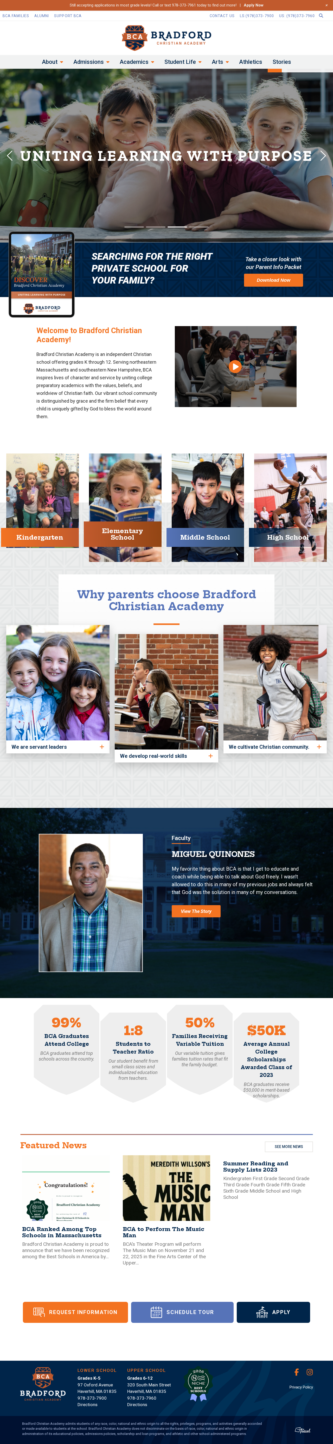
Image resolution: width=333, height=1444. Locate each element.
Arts (217, 62)
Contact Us (222, 16)
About (49, 62)
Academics (134, 62)
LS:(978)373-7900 (257, 16)
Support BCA (68, 16)
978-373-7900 (92, 1398)
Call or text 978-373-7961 (174, 5)
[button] (236, 366)
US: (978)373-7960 (297, 16)
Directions (88, 1404)
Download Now (273, 280)
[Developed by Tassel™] (303, 1430)
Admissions (88, 62)
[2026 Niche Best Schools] (198, 1386)
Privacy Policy (301, 1387)
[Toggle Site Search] (325, 16)
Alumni (41, 16)
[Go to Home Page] (166, 38)
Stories (282, 62)
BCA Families (16, 16)
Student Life (180, 62)
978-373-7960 (141, 1398)
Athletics (250, 62)
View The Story (196, 911)
